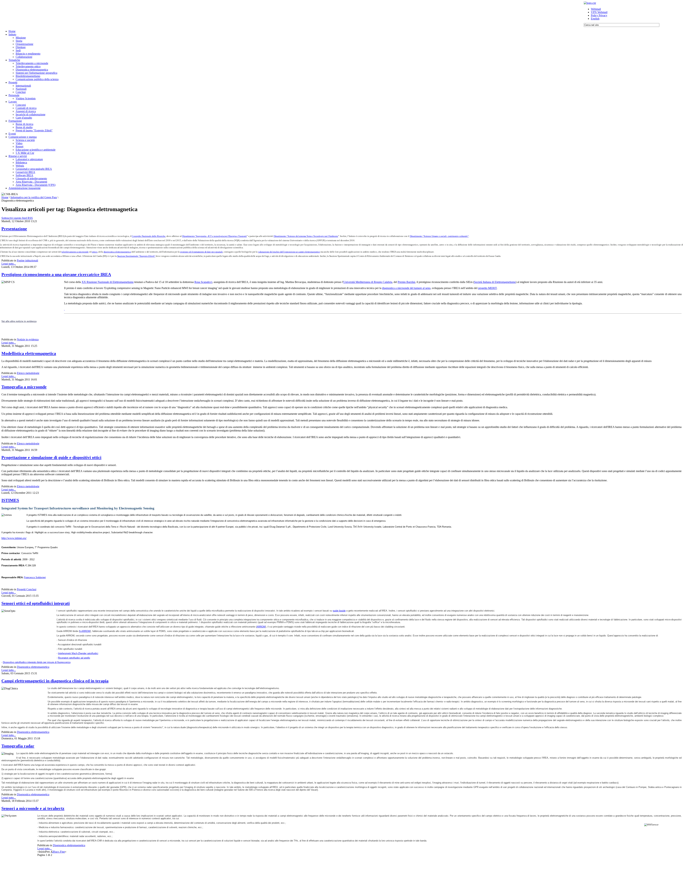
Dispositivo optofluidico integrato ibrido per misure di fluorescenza (36, 662)
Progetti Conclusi (26, 589)
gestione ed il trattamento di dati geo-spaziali (201, 251)
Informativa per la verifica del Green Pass (33, 197)
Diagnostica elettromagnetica (33, 666)
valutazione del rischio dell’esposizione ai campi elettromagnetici (289, 251)
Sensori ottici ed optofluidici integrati (35, 603)
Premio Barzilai (406, 282)
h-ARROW (85, 631)
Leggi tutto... (8, 263)
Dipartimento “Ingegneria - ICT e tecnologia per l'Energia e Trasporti (214, 236)
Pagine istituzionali (27, 260)
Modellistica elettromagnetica (28, 353)
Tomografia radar (17, 746)
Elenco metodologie (28, 373)
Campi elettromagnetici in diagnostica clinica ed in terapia (54, 681)
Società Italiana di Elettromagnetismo (495, 282)
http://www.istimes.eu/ (14, 538)
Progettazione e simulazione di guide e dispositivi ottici (51, 457)
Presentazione (14, 228)
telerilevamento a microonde (75, 251)
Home (4, 197)
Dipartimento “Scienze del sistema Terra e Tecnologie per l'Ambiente (306, 236)
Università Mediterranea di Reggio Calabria (367, 282)
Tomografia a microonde (24, 387)
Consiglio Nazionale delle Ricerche (148, 236)
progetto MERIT (487, 288)
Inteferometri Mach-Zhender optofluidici (78, 653)
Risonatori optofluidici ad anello (74, 657)
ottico (94, 251)
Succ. (57, 851)
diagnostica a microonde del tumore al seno (406, 288)
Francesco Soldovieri (35, 577)
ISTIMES (10, 500)
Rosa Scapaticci (203, 282)
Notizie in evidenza (28, 339)
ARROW (261, 626)
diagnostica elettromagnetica (117, 251)
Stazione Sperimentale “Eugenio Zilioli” (136, 256)
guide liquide (339, 610)
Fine (62, 851)
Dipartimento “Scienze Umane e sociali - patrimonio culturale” (439, 236)
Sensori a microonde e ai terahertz (32, 808)
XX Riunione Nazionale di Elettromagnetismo (108, 282)
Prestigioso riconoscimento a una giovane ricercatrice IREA (56, 274)
